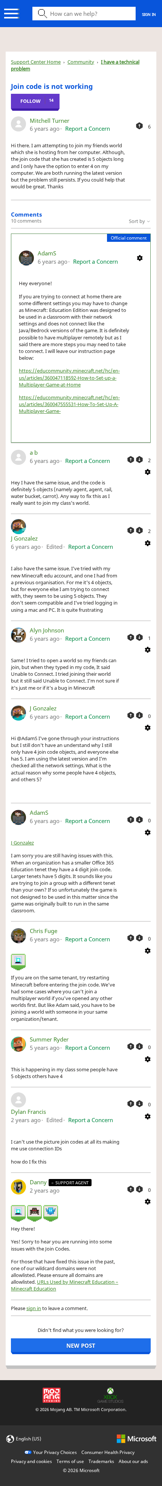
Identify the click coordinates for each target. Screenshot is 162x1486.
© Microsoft (81, 1470)
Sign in (149, 14)
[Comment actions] (140, 257)
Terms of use (70, 1461)
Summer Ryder (49, 1039)
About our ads (133, 1461)
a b (34, 452)
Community (80, 61)
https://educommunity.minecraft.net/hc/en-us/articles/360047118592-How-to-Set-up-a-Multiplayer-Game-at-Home (69, 377)
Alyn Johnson (47, 630)
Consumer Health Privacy (107, 1452)
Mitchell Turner (49, 120)
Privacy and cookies (31, 1461)
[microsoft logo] (136, 1438)
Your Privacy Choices (55, 1452)
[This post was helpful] (139, 126)
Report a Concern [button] (87, 128)
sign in (33, 1308)
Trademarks (101, 1461)
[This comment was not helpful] (139, 459)
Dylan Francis (28, 1111)
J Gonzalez (24, 538)
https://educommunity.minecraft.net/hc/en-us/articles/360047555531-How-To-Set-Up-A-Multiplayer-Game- (69, 404)
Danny (39, 1182)
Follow (30, 101)
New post (80, 1345)
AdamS (47, 253)
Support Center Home (36, 61)
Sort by (137, 221)
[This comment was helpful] (130, 459)
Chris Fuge (43, 931)
